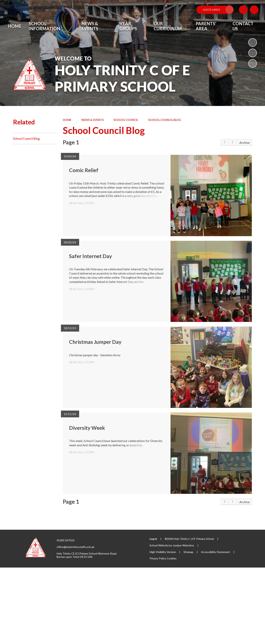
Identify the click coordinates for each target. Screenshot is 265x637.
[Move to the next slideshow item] (252, 63)
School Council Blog (164, 119)
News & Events (92, 119)
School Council (125, 119)
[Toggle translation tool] (243, 9)
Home (67, 119)
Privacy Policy (158, 558)
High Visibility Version (163, 552)
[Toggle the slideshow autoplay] (252, 42)
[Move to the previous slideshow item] (252, 53)
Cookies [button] (172, 558)
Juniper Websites (183, 545)
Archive (244, 142)
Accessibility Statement (215, 552)
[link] (225, 142)
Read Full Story (82, 203)
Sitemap (188, 552)
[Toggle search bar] (254, 9)
